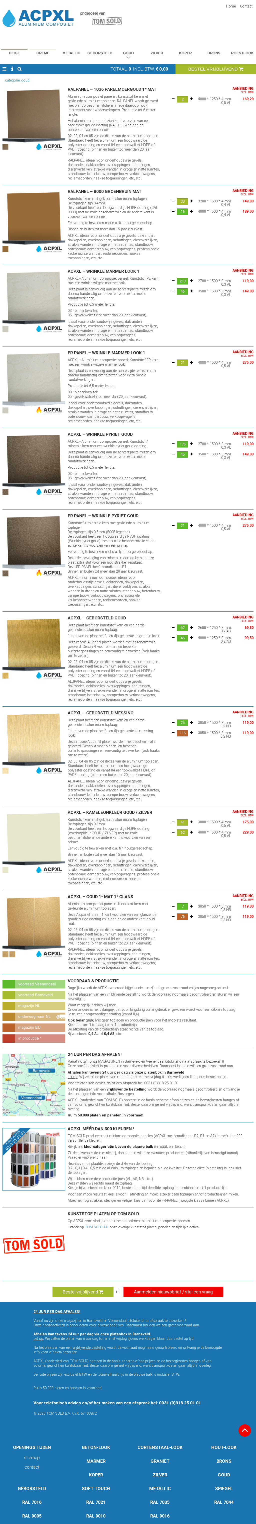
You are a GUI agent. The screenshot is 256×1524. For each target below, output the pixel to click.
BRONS (224, 1461)
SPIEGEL (224, 1488)
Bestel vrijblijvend (81, 1291)
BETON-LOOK (96, 1447)
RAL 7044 (224, 1502)
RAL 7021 (96, 1502)
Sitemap (32, 1457)
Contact (246, 6)
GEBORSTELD (32, 1488)
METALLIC (160, 1488)
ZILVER (160, 1474)
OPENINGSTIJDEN (32, 1447)
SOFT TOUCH (96, 1488)
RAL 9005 (32, 1516)
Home (231, 6)
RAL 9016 (160, 1516)
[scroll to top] (244, 1430)
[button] (4, 69)
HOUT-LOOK (223, 1447)
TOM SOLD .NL (96, 1227)
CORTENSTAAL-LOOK (160, 1447)
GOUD (224, 1474)
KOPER (96, 1474)
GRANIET (160, 1461)
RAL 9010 (96, 1516)
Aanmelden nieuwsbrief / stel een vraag (173, 1291)
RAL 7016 (32, 1502)
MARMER (96, 1461)
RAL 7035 (160, 1502)
